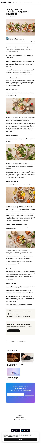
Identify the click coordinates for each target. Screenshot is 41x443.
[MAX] (31, 42)
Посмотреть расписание (14, 330)
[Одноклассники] (29, 42)
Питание (21, 2)
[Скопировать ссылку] (34, 42)
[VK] (26, 42)
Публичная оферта (20, 417)
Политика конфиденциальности (20, 419)
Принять (20, 439)
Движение (15, 2)
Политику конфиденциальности (12, 436)
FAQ (20, 426)
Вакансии (20, 415)
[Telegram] (23, 42)
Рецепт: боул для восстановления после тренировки (19, 314)
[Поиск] (39, 2)
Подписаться (29, 394)
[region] (20, 437)
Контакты (20, 421)
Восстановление (28, 2)
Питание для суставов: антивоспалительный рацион (19, 316)
